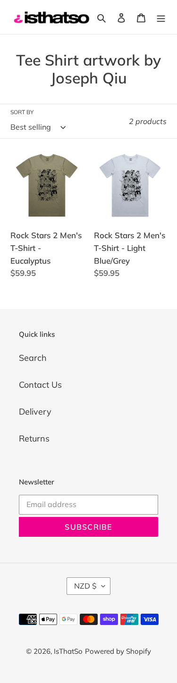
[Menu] (161, 17)
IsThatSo (68, 651)
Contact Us (40, 384)
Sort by (22, 112)
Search (33, 357)
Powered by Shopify (118, 651)
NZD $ (85, 586)
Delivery (35, 411)
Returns (34, 438)
